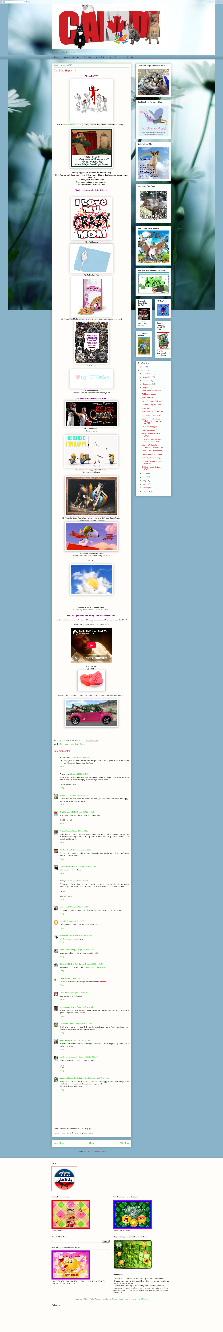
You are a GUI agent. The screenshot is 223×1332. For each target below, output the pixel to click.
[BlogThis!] (89, 740)
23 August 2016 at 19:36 (99, 1078)
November (147, 377)
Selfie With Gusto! (149, 430)
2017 (142, 367)
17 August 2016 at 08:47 (80, 993)
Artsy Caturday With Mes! (152, 401)
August (146, 387)
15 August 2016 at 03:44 (85, 812)
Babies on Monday (149, 394)
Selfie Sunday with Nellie (152, 454)
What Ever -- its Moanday (152, 451)
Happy (66, 744)
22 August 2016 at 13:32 (88, 1057)
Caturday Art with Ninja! (151, 458)
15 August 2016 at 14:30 (82, 935)
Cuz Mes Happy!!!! (149, 427)
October (146, 381)
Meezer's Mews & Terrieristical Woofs (75, 1078)
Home (56, 57)
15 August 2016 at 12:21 (79, 881)
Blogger (144, 1299)
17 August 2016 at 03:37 (79, 978)
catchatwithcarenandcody (96, 967)
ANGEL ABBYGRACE (68, 866)
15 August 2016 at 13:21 (75, 921)
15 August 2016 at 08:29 (79, 831)
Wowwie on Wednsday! (151, 391)
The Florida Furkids (68, 812)
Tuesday (145, 408)
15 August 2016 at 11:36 (87, 866)
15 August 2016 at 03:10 (81, 795)
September (147, 384)
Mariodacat (64, 907)
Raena (82, 744)
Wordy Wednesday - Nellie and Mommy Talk (152, 446)
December (147, 373)
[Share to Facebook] (94, 740)
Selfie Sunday (147, 398)
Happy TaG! (74, 744)
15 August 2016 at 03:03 (79, 774)
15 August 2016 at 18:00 (93, 964)
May (145, 481)
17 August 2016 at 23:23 (82, 1024)
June (145, 477)
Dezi (61, 744)
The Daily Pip (65, 795)
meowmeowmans (67, 1007)
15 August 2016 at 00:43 (79, 757)
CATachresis (65, 978)
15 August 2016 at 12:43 (78, 907)
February (147, 491)
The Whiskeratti (66, 850)
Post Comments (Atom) (97, 1151)
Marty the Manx (66, 1040)
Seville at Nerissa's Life (69, 1057)
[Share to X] (92, 740)
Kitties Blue (64, 831)
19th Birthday (129, 57)
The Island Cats (66, 935)
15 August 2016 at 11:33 (82, 850)
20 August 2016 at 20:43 (82, 1040)
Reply (62, 766)
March (145, 488)
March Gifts (114, 57)
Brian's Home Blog (67, 950)
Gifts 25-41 (100, 57)
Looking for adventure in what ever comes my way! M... (152, 421)
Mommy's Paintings (71, 57)
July (144, 474)
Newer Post (59, 1143)
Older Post (124, 1143)
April (145, 484)
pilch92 (63, 921)
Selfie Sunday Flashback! (152, 412)
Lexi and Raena (65, 620)
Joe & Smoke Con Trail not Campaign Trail (151, 440)
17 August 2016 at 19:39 (84, 1007)
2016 (142, 370)
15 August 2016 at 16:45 (85, 950)
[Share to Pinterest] (97, 740)
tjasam (128, 1299)
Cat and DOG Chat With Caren (72, 964)
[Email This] (87, 740)
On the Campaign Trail (151, 415)
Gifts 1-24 (87, 57)
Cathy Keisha (65, 993)
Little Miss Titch (66, 1024)
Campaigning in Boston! (152, 405)
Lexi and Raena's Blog (74, 125)
